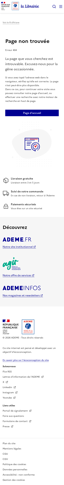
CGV (5, 459)
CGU (5, 454)
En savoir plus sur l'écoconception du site (26, 360)
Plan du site (9, 443)
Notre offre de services (17, 275)
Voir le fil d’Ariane (11, 22)
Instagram (8, 392)
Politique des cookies (14, 464)
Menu (60, 6)
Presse (6, 426)
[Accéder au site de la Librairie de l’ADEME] (30, 6)
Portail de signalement (15, 411)
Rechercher (54, 6)
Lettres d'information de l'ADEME (22, 377)
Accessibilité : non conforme (19, 475)
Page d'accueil (32, 113)
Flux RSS (7, 371)
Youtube (7, 397)
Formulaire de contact (15, 421)
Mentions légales (12, 448)
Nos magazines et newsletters (21, 295)
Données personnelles (15, 469)
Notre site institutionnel (18, 247)
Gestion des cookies (14, 480)
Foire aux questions (13, 416)
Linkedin (8, 387)
